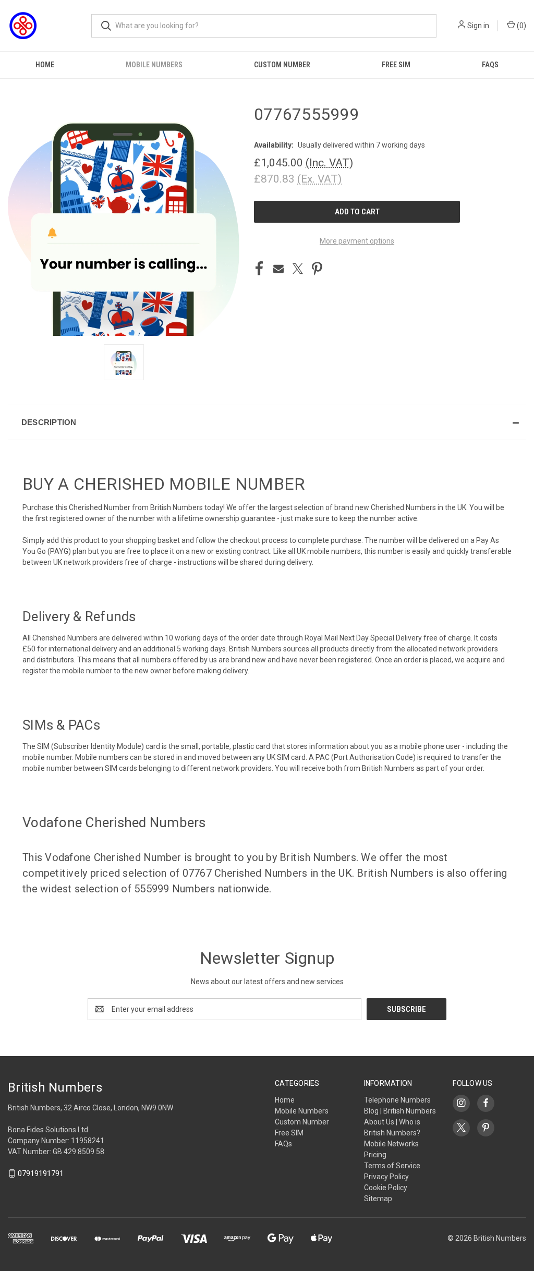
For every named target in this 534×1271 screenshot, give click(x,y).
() (520, 25)
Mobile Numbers (154, 64)
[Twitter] (298, 268)
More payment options (357, 241)
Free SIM (396, 64)
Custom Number (282, 64)
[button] (267, 422)
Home (44, 64)
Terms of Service (392, 1165)
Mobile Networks (391, 1144)
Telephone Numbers (397, 1100)
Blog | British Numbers (400, 1111)
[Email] (278, 268)
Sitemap (378, 1198)
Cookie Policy (385, 1187)
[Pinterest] (317, 268)
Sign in (478, 25)
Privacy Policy (386, 1176)
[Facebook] (259, 268)
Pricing (375, 1155)
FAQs (490, 64)
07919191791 (41, 1173)
